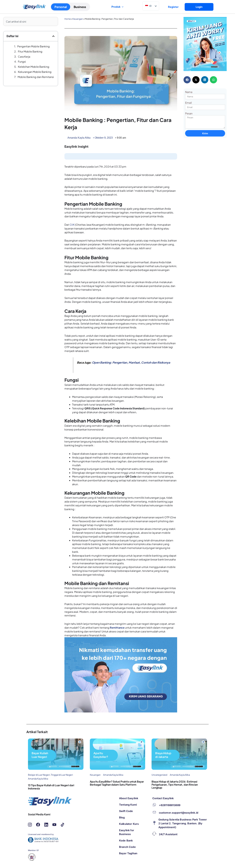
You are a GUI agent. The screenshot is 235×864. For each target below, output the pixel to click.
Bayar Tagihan (128, 853)
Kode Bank (126, 840)
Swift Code (126, 811)
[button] (53, 36)
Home (67, 18)
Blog (122, 817)
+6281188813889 (169, 805)
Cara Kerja (24, 56)
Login (199, 6)
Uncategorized (159, 774)
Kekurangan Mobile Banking (34, 71)
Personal (61, 7)
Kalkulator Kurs (129, 823)
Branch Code (127, 846)
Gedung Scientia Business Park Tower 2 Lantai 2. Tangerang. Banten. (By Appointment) (182, 823)
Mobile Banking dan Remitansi (36, 77)
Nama (188, 92)
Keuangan (77, 18)
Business (80, 7)
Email (188, 102)
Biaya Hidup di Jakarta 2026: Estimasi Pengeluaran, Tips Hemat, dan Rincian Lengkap (175, 784)
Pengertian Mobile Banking (33, 46)
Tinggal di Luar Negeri (62, 774)
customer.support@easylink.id (178, 812)
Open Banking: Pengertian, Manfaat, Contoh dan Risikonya (131, 362)
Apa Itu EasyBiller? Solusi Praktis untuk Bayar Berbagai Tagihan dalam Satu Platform (117, 783)
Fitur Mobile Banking (30, 51)
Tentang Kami (128, 804)
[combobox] (30, 21)
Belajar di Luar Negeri (39, 774)
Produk (115, 6)
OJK (72, 224)
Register (173, 6)
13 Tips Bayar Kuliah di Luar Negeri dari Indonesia (51, 787)
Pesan (188, 113)
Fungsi (22, 61)
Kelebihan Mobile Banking (33, 66)
